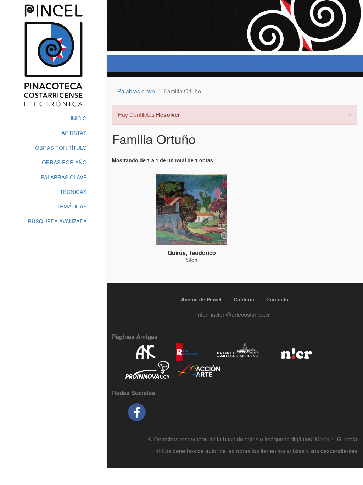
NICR (295, 352)
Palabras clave (136, 91)
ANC (145, 352)
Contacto (277, 299)
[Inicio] (53, 55)
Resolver (168, 114)
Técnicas (73, 191)
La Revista (186, 352)
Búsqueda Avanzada (57, 221)
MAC (238, 352)
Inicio (79, 118)
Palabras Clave (64, 177)
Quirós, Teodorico (192, 253)
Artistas (74, 132)
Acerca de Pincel (201, 299)
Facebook (137, 412)
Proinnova (147, 370)
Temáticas (72, 206)
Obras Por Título (61, 147)
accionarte (199, 370)
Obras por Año (64, 162)
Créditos (244, 299)
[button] (350, 114)
